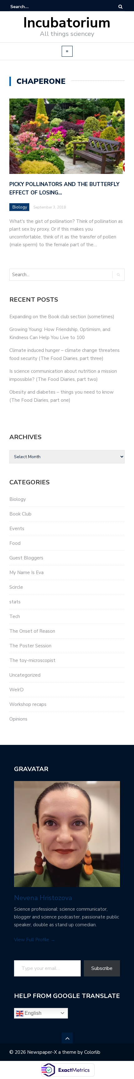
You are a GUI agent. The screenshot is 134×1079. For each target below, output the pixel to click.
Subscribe (101, 968)
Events (16, 528)
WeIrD (16, 690)
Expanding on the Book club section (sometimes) (61, 317)
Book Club (20, 514)
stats (15, 602)
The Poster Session (30, 646)
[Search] (120, 6)
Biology (19, 207)
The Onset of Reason (32, 631)
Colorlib (92, 1052)
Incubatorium (67, 22)
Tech (14, 616)
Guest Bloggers (26, 558)
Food (15, 543)
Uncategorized (25, 675)
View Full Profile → (34, 940)
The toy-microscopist (32, 660)
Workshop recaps (27, 704)
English (32, 1013)
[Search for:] (29, 6)
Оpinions (18, 719)
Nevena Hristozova (43, 898)
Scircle (16, 587)
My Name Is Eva (26, 572)
